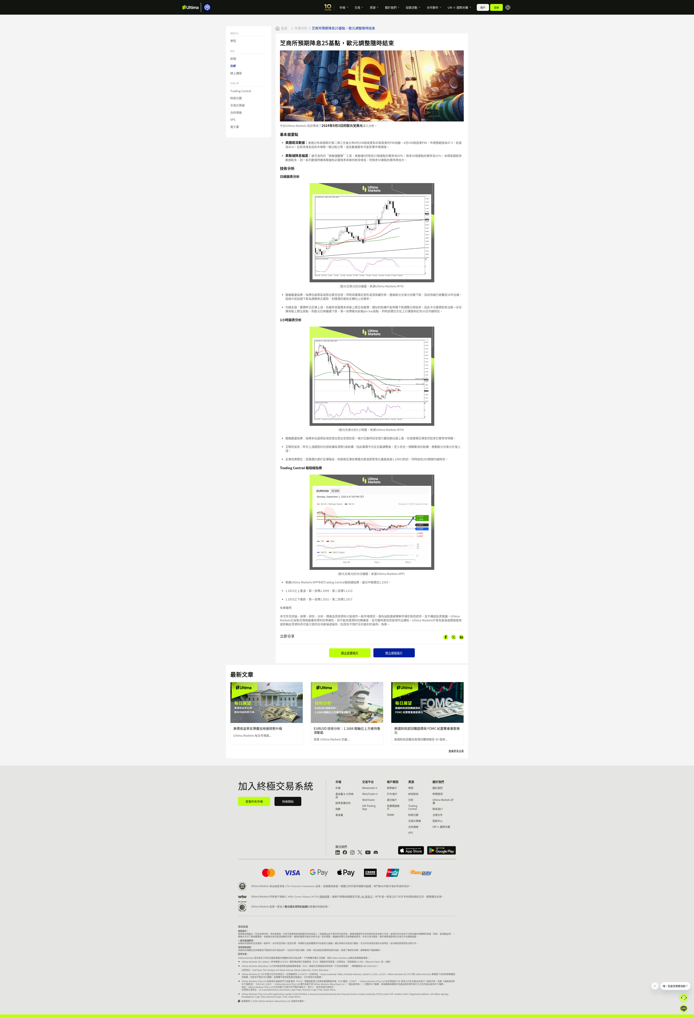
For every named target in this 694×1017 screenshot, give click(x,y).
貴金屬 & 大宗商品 (344, 795)
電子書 (234, 127)
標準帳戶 (392, 788)
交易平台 (368, 782)
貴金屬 (339, 815)
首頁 (284, 28)
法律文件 (437, 815)
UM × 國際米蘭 (458, 7)
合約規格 (236, 112)
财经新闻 (413, 794)
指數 (337, 809)
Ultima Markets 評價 (442, 801)
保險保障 (324, 896)
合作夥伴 (432, 7)
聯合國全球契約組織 (296, 906)
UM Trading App (369, 807)
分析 (233, 65)
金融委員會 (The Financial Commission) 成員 (296, 886)
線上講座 (236, 73)
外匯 (337, 788)
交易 (357, 7)
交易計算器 (237, 105)
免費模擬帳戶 (393, 807)
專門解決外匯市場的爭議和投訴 (391, 886)
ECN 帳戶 (392, 794)
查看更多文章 (456, 750)
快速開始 (288, 801)
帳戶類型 (393, 782)
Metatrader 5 (369, 788)
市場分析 (300, 28)
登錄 (496, 7)
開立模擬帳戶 (394, 653)
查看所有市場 (254, 801)
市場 (342, 7)
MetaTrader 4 (370, 794)
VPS (232, 119)
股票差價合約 (343, 803)
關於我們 (391, 7)
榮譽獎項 (437, 794)
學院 (233, 40)
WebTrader (368, 800)
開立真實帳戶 (349, 653)
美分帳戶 (392, 800)
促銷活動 (411, 7)
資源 (373, 7)
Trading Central (240, 91)
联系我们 (437, 809)
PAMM (390, 815)
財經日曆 (236, 98)
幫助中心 (437, 821)
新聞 (233, 58)
